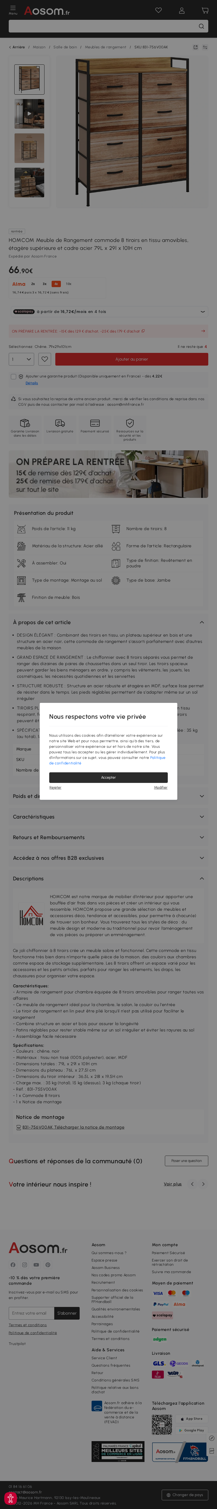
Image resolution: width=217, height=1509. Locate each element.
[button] (11, 1498)
